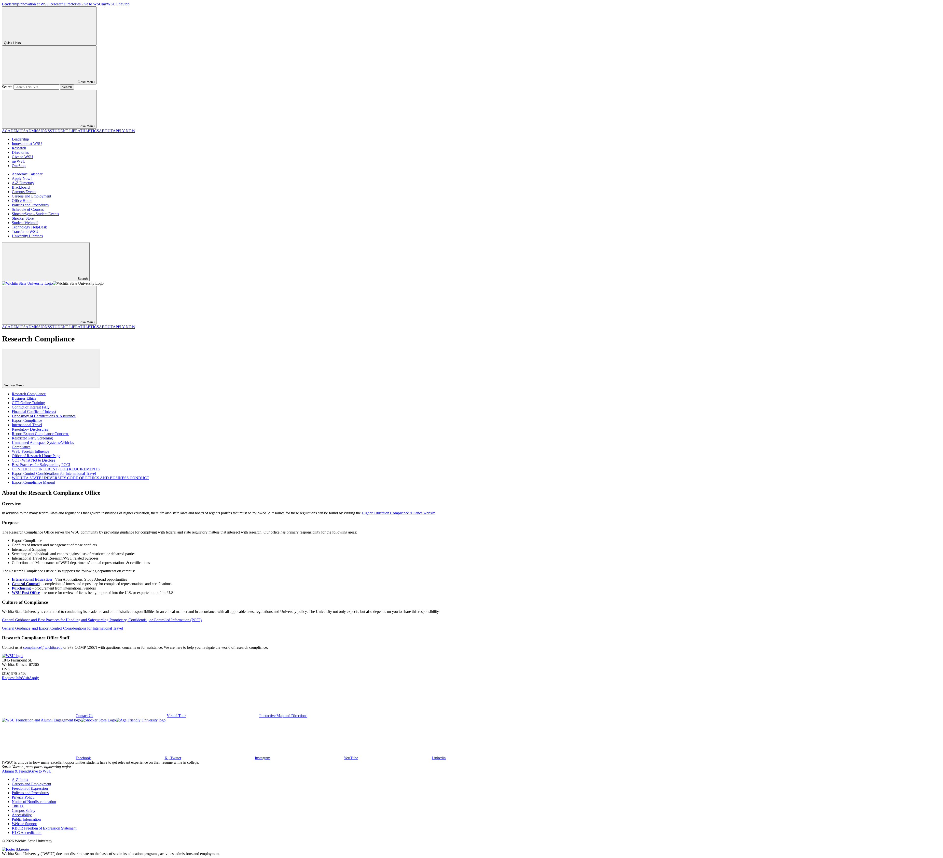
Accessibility (22, 815)
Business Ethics (24, 398)
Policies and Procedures (30, 205)
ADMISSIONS (38, 131)
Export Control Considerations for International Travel (54, 473)
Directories (72, 4)
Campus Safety (23, 810)
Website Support (24, 824)
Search (7, 87)
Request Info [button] (12, 678)
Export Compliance (27, 420)
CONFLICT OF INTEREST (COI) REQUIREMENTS (56, 469)
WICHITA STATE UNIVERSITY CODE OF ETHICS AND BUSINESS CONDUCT (80, 478)
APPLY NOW (124, 131)
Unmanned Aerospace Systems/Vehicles (43, 442)
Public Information (26, 819)
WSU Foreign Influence (30, 451)
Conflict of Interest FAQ (31, 407)
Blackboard (21, 187)
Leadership (10, 4)
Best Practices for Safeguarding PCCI (41, 465)
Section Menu (14, 385)
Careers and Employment (31, 196)
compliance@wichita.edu (42, 647)
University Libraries (27, 236)
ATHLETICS (88, 131)
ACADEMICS (14, 131)
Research (56, 4)
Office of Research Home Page (36, 456)
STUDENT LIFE (64, 131)
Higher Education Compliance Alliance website (398, 513)
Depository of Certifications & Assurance (44, 416)
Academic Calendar (27, 174)
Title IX (18, 806)
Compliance (21, 447)
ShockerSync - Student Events (35, 214)
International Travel (27, 425)
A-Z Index (20, 779)
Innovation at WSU (34, 4)
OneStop (122, 4)
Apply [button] (34, 678)
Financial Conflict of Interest (34, 411)
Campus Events (24, 192)
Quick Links (12, 43)
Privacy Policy (23, 797)
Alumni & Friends (16, 771)
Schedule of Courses (28, 209)
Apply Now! (22, 178)
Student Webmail (25, 223)
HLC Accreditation (27, 832)
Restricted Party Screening (32, 438)
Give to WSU (91, 4)
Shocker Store (23, 218)
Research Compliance (29, 394)
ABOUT (106, 131)
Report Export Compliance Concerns (40, 434)
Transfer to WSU (25, 231)
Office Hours (22, 200)
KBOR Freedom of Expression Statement (44, 828)
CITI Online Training (28, 403)
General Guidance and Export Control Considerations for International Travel (62, 628)
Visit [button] (25, 678)
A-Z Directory (23, 183)
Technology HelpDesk (29, 227)
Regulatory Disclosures (30, 429)
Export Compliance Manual (33, 482)
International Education (32, 579)
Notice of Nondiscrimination (34, 802)
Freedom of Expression (30, 788)
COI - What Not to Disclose (33, 460)
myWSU (109, 4)
